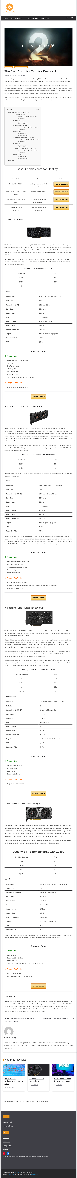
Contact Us (45, 18)
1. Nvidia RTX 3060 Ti (19, 114)
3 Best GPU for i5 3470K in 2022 (36, 1079)
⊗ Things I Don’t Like (23, 124)
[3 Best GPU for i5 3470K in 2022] (38, 1065)
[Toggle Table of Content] (36, 109)
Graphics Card (16, 18)
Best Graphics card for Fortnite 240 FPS (62, 1079)
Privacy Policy (7, 1146)
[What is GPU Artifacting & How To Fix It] (14, 1065)
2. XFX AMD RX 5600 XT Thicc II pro (22, 126)
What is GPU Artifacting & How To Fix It (14, 1081)
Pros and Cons (17, 120)
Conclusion (11, 160)
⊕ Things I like (22, 122)
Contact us (6, 1142)
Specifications (22, 118)
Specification (21, 129)
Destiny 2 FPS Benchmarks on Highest (28, 127)
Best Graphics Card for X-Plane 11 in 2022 (57, 1018)
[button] (23, 18)
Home (6, 18)
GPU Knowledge (32, 18)
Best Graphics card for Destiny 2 (18, 112)
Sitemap (5, 1150)
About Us (6, 1138)
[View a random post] (72, 18)
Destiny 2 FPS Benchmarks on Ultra (27, 116)
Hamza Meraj (21, 75)
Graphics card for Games (21, 67)
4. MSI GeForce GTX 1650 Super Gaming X (24, 149)
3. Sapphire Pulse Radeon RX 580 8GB (23, 137)
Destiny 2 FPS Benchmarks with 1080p (28, 139)
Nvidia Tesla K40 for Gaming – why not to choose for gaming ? (19, 1019)
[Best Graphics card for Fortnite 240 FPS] (63, 1065)
